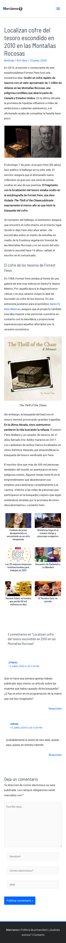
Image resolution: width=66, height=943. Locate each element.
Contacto (39, 934)
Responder (55, 708)
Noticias (9, 60)
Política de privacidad (34, 929)
